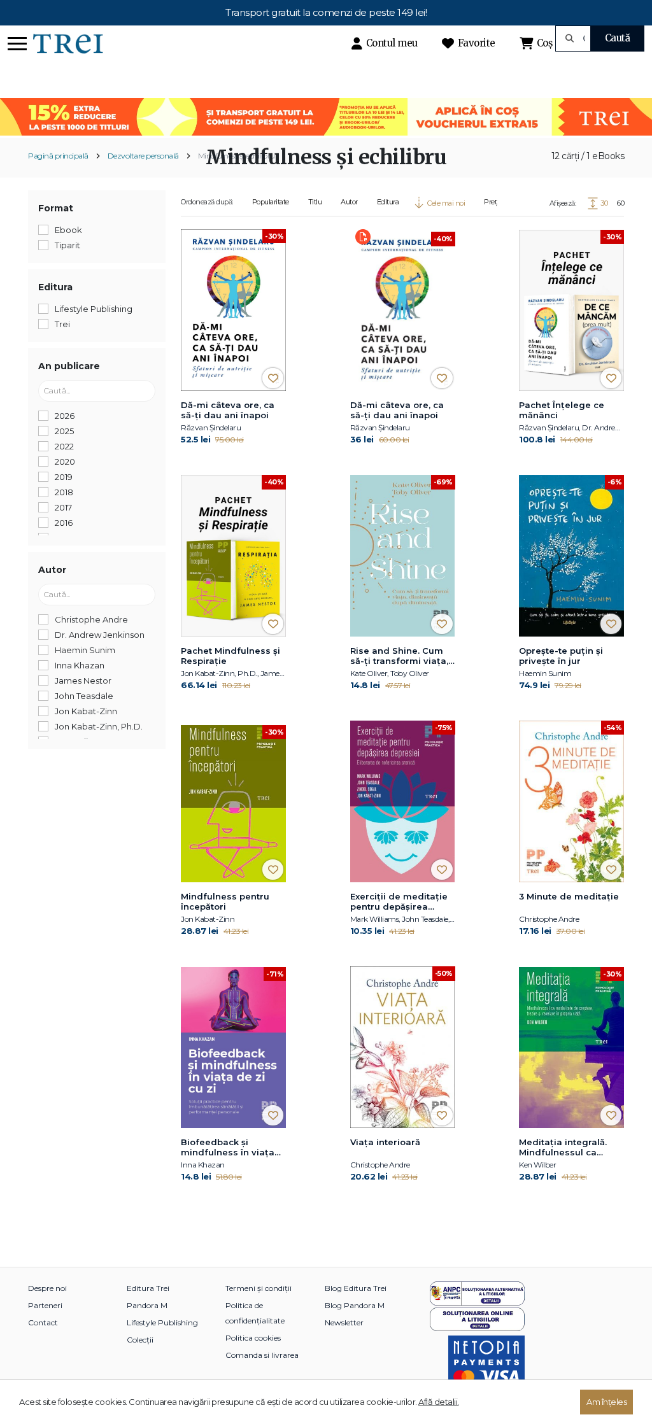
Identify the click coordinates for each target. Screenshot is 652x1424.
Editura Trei (148, 1288)
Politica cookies (253, 1338)
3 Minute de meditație (569, 896)
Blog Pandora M (355, 1305)
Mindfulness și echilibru (236, 155)
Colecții (140, 1339)
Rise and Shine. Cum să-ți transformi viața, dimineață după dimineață (399, 656)
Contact (43, 1322)
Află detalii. (438, 1402)
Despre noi (47, 1288)
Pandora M (147, 1305)
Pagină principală (58, 155)
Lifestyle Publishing (162, 1322)
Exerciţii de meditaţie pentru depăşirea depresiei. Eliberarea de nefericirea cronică (400, 902)
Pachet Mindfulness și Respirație (230, 655)
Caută (617, 38)
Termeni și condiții (258, 1288)
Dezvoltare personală (143, 155)
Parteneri (45, 1305)
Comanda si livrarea (262, 1355)
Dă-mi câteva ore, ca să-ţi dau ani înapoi (227, 410)
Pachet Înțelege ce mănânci (561, 410)
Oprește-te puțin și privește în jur (561, 655)
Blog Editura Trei (355, 1288)
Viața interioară (385, 1142)
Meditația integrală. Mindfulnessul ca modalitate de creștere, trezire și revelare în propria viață (563, 1148)
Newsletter (344, 1322)
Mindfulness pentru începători (225, 901)
